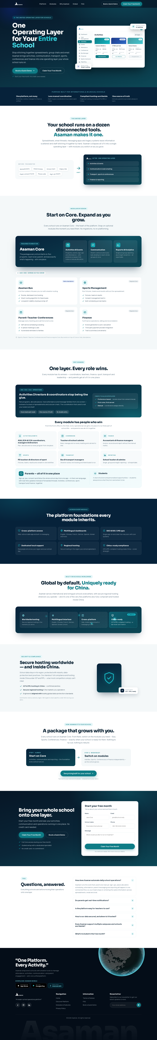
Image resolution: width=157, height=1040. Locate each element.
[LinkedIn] (29, 1005)
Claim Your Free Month (131, 4)
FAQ (82, 4)
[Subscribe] (139, 1005)
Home (58, 998)
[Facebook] (17, 1005)
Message (88, 831)
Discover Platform (62, 1001)
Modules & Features (63, 1005)
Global (75, 4)
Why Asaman (64, 4)
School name (89, 822)
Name (87, 813)
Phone (113, 822)
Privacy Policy (61, 1008)
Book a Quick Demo (110, 4)
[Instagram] (23, 1005)
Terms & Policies (89, 998)
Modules (53, 4)
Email (112, 813)
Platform (42, 4)
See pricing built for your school (77, 773)
